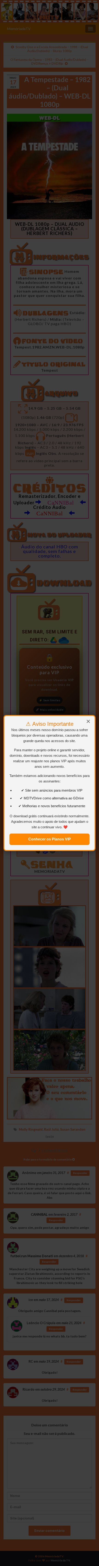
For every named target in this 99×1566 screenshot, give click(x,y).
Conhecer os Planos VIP (49, 839)
